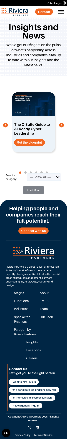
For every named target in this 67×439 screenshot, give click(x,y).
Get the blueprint (29, 142)
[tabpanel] (33, 122)
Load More (33, 190)
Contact (44, 12)
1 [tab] (20, 172)
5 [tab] (41, 172)
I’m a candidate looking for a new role (34, 389)
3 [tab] (31, 172)
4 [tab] (36, 172)
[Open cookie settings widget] (6, 433)
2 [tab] (25, 172)
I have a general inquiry (25, 405)
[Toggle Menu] (61, 11)
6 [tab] (47, 172)
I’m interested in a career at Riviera (32, 397)
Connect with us (33, 231)
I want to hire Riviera (24, 381)
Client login (55, 3)
